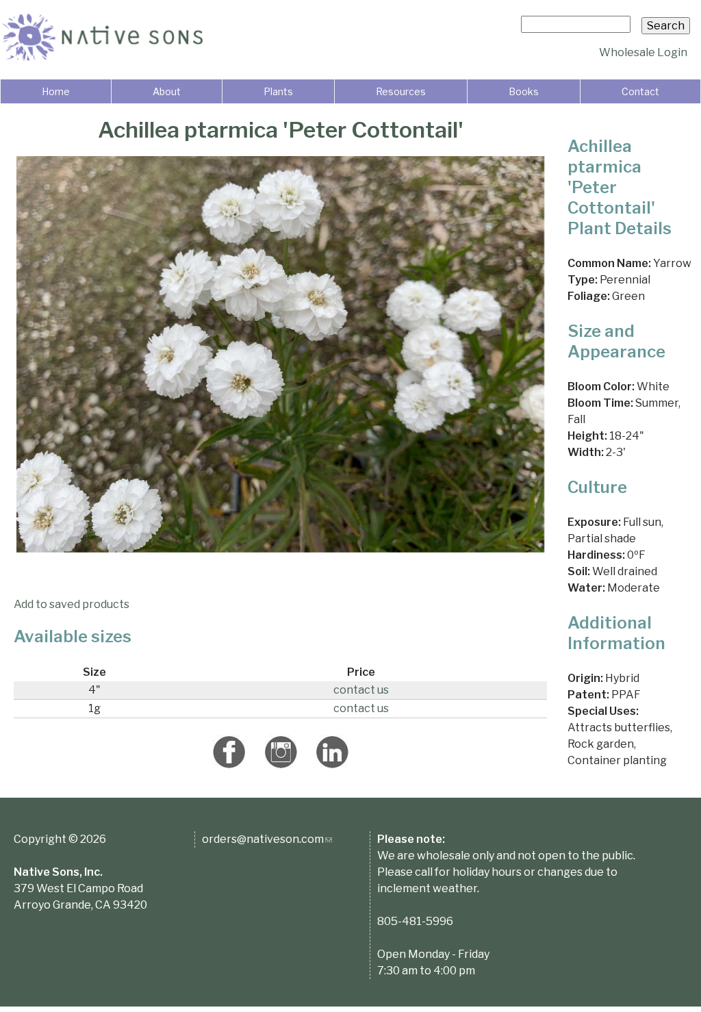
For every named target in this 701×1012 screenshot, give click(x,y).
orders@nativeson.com (267, 839)
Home (56, 91)
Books (524, 91)
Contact (640, 91)
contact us (361, 689)
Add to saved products (71, 604)
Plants (278, 91)
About (167, 91)
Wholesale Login (643, 52)
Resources (401, 91)
